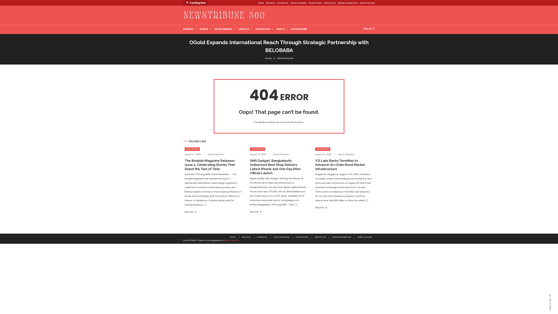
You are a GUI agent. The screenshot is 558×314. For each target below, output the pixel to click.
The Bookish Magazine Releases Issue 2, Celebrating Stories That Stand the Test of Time (210, 165)
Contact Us (282, 3)
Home (261, 3)
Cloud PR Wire (299, 29)
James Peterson (216, 154)
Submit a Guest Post (347, 3)
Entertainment (223, 29)
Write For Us (330, 3)
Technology (262, 29)
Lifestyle (244, 29)
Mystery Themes (231, 240)
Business (188, 29)
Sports (204, 29)
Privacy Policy (315, 3)
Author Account (367, 3)
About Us (270, 3)
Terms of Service (298, 3)
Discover (189, 211)
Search (368, 28)
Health (281, 29)
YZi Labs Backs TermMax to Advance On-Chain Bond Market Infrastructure (340, 165)
